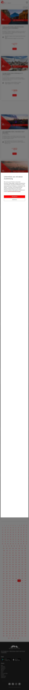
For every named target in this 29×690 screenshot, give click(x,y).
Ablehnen (14, 199)
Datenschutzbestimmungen (14, 191)
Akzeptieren (14, 196)
